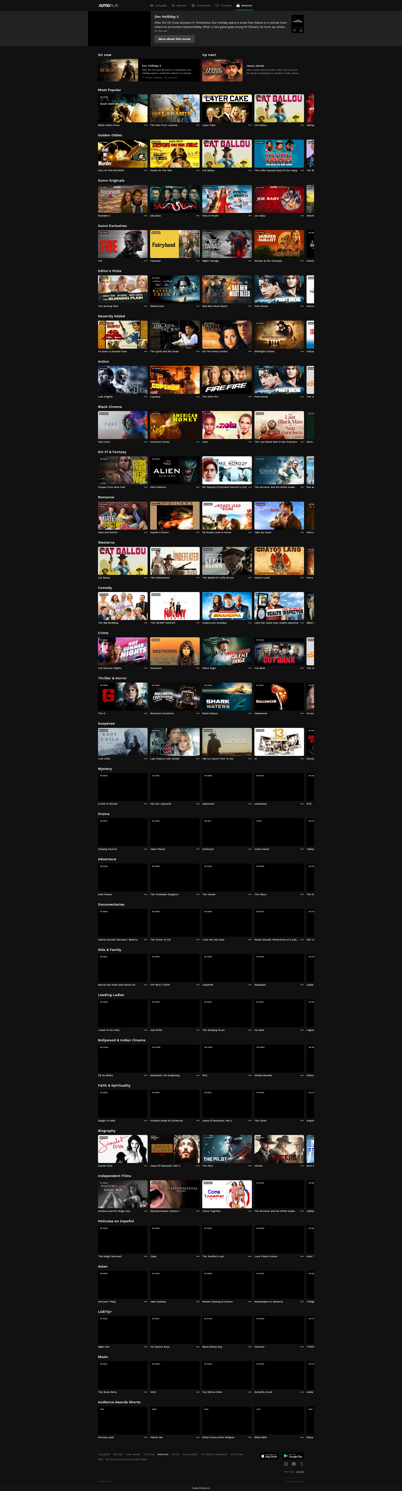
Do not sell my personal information (126, 1459)
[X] (301, 1464)
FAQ (100, 1459)
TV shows (226, 5)
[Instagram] (286, 1464)
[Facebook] (293, 1464)
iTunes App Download (269, 1456)
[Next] (304, 107)
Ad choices (236, 1454)
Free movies (204, 5)
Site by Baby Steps (295, 1481)
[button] (175, 39)
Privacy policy (190, 1454)
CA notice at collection (214, 1454)
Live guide (161, 5)
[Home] (108, 5)
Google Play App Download (293, 1456)
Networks (247, 5)
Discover (182, 5)
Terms (175, 1454)
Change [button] (300, 1471)
